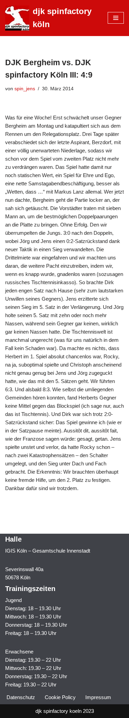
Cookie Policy (60, 697)
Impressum (98, 697)
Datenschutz (21, 697)
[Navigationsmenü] (116, 18)
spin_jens (24, 88)
